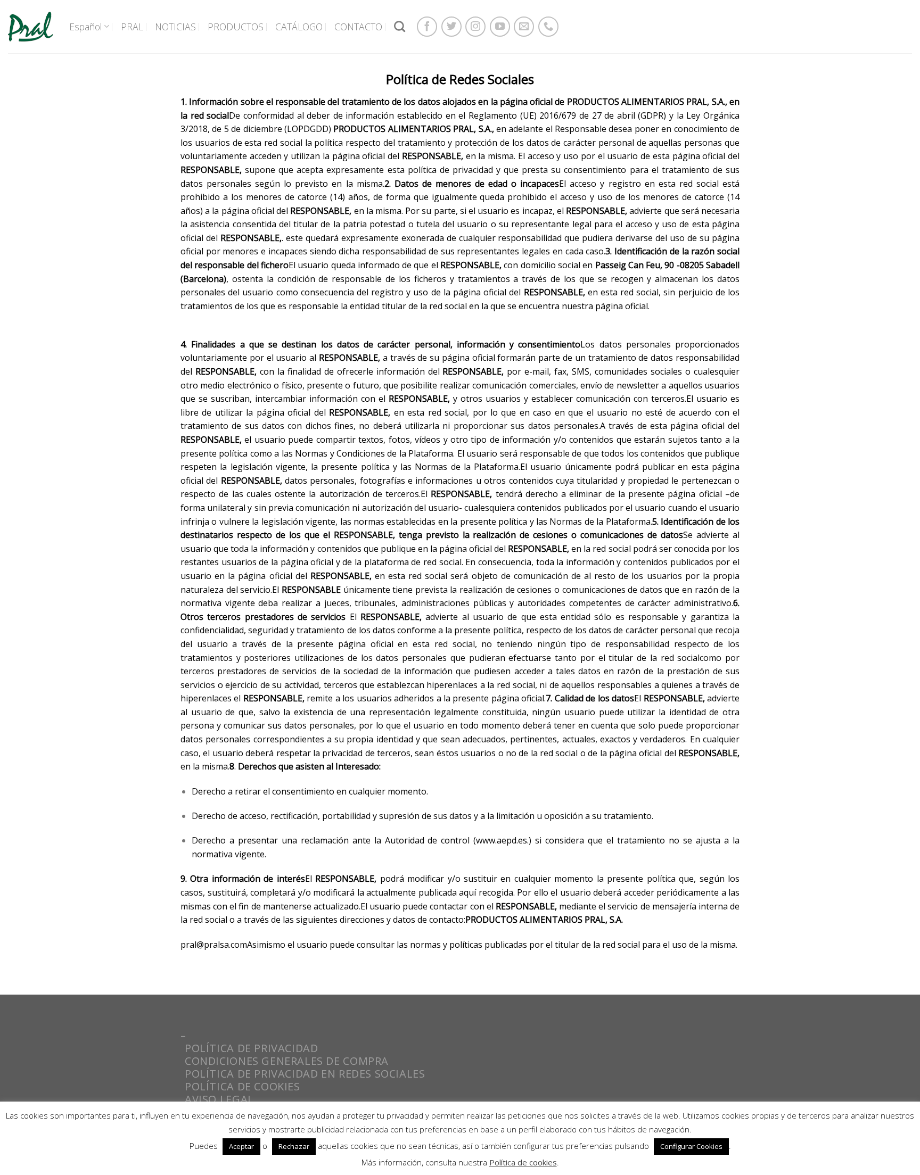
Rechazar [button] (293, 1146)
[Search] (399, 26)
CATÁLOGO (299, 26)
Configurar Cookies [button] (691, 1146)
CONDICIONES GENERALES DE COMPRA (287, 1061)
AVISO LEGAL (219, 1099)
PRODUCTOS (236, 26)
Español (85, 26)
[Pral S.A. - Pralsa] (30, 26)
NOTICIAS (175, 26)
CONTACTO (358, 26)
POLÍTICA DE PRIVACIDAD (251, 1048)
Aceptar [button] (241, 1146)
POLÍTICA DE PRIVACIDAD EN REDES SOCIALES (305, 1073)
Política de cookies (523, 1162)
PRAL (132, 26)
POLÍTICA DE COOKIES (242, 1086)
